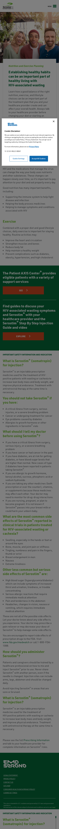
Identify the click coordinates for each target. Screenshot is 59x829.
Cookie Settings (19, 159)
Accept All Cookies (39, 159)
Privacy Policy (34, 147)
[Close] (54, 121)
